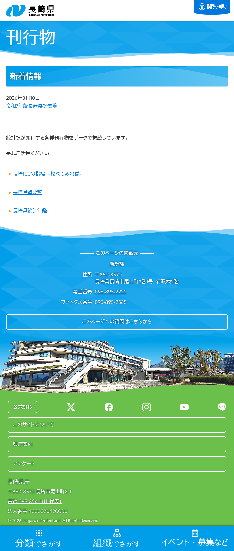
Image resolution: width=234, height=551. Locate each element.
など (195, 543)
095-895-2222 (110, 292)
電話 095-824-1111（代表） (35, 501)
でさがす (39, 543)
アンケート (24, 463)
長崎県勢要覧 (27, 192)
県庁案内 (23, 444)
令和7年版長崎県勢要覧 (31, 106)
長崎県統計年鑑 (30, 211)
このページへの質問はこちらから (117, 321)
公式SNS (22, 407)
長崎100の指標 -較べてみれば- (47, 174)
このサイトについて (33, 424)
